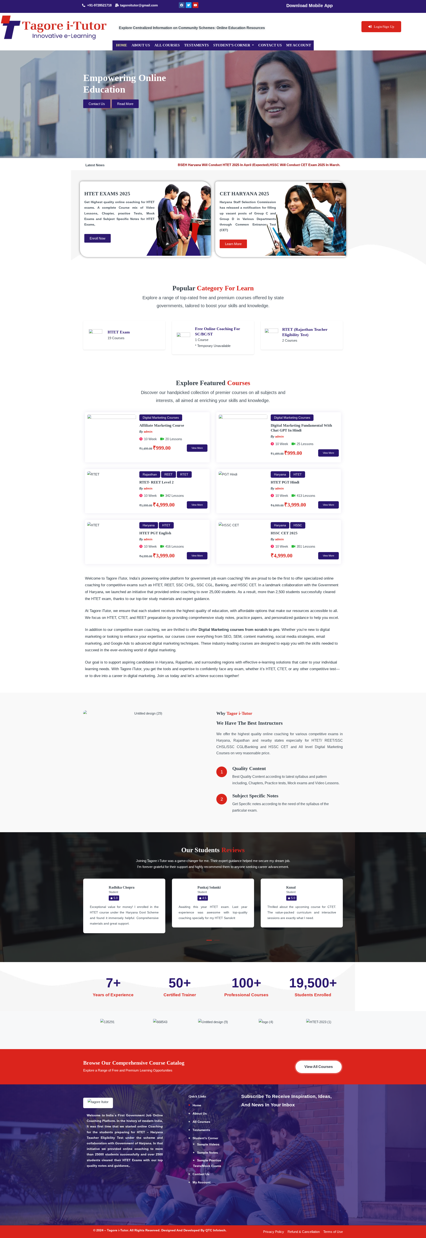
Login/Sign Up (384, 26)
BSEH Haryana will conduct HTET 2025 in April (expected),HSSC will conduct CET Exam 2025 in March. (261, 165)
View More (197, 448)
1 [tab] (209, 940)
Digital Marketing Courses (161, 417)
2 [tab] (217, 940)
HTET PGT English (155, 533)
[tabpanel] (124, 906)
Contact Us (270, 45)
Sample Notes (207, 1152)
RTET (184, 474)
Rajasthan (150, 474)
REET (168, 474)
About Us (141, 45)
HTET (298, 474)
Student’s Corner (232, 45)
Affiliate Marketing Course (161, 425)
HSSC (298, 525)
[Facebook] (182, 5)
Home (121, 45)
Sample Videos (208, 1144)
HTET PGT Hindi (285, 482)
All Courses (167, 45)
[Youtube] (195, 5)
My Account (298, 45)
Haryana (280, 474)
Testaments (196, 45)
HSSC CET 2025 (284, 533)
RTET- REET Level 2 (156, 482)
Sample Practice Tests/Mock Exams (207, 1163)
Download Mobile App (264, 5)
